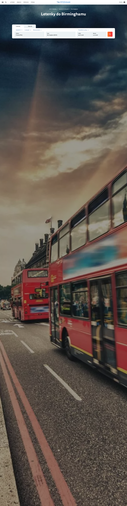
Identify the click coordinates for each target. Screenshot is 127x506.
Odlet (79, 33)
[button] (19, 30)
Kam (48, 33)
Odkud (17, 33)
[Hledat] (6, 2)
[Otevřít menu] (3, 2)
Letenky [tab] (18, 26)
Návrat (94, 33)
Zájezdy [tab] (30, 26)
